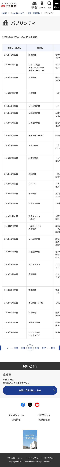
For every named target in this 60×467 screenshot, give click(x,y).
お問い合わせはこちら (30, 390)
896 (53, 347)
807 (44, 347)
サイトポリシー (34, 458)
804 (23, 347)
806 (37, 347)
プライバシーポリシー (15, 458)
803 (16, 347)
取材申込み (49, 458)
